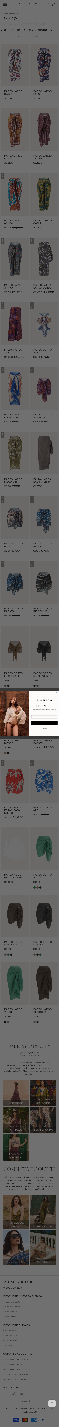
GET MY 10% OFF (44, 723)
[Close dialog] (57, 693)
